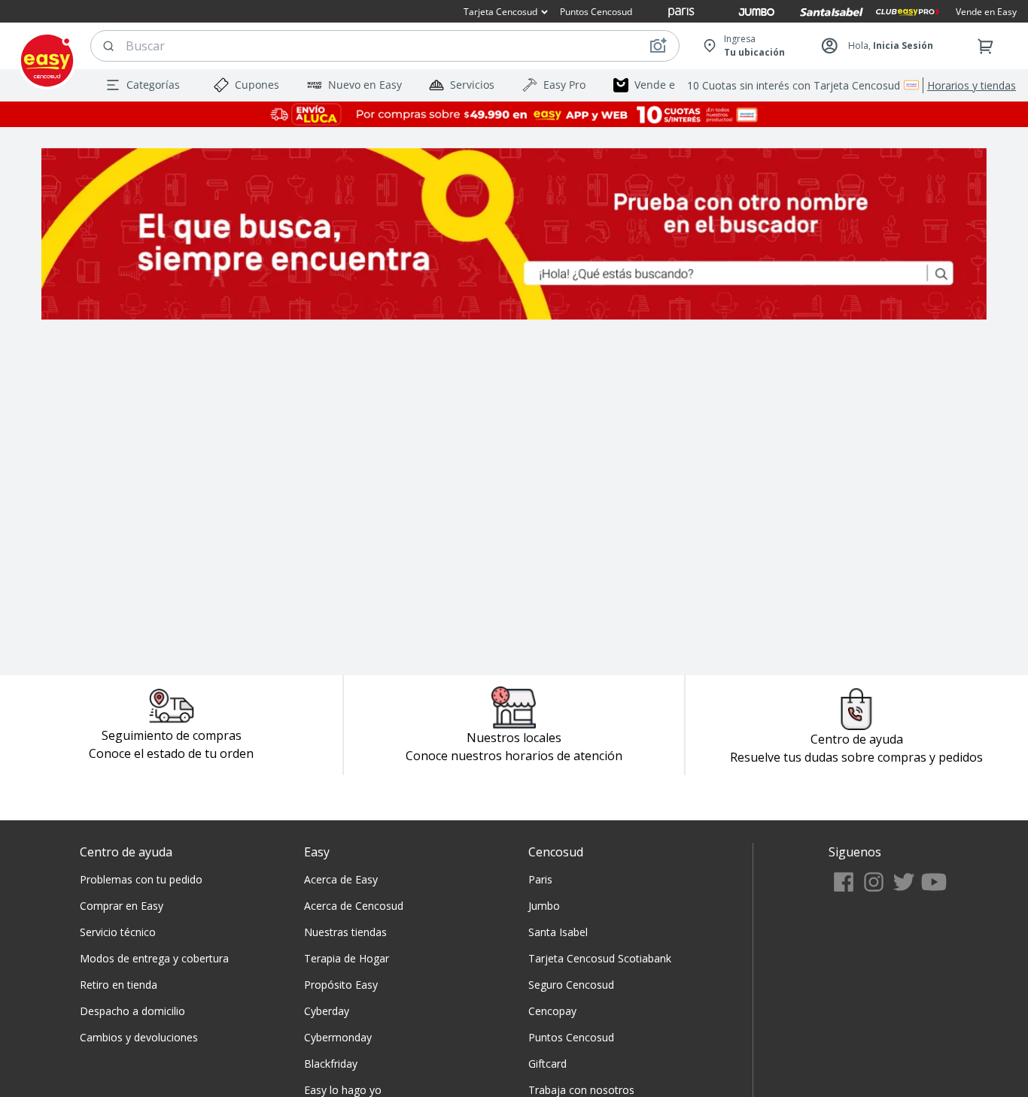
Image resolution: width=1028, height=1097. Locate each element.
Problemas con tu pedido (141, 879)
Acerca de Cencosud (353, 906)
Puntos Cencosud (571, 1037)
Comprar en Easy (121, 906)
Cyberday (326, 1011)
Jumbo (544, 906)
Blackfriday (330, 1063)
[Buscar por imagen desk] (658, 46)
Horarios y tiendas (971, 85)
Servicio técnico (118, 932)
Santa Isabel (558, 932)
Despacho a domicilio (132, 1011)
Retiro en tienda (118, 984)
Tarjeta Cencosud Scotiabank (599, 958)
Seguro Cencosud (571, 984)
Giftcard (547, 1063)
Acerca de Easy (341, 879)
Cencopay (552, 1011)
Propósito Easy (341, 984)
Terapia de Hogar (346, 958)
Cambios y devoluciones (139, 1037)
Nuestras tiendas (345, 932)
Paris (540, 879)
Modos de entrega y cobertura (154, 958)
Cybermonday (338, 1037)
